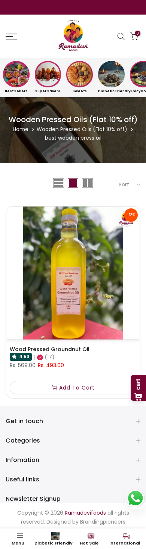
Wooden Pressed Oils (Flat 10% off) (82, 129)
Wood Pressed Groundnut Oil (49, 349)
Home (20, 129)
